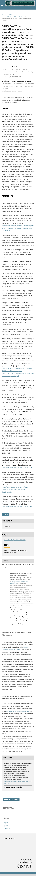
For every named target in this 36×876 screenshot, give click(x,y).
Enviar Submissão (11, 799)
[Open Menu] (2, 5)
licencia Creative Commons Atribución (18, 711)
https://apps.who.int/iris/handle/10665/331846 (17, 506)
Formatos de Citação (13, 787)
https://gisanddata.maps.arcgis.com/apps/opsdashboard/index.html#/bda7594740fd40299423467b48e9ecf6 (18, 228)
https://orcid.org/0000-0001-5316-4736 (11, 77)
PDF (6, 514)
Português (6, 829)
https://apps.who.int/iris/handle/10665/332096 (17, 467)
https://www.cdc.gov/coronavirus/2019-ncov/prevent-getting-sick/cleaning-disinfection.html (15, 489)
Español (5, 826)
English (5, 823)
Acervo (10, 14)
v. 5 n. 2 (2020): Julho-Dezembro (13, 16)
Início (4, 14)
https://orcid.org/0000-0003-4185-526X (12, 91)
